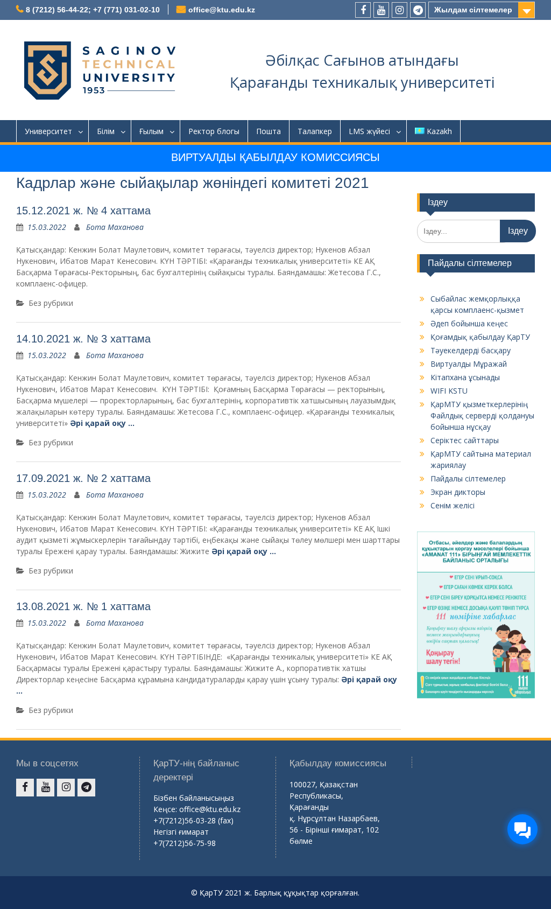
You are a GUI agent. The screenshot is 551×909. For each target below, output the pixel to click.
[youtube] (381, 10)
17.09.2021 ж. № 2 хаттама (83, 478)
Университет (48, 131)
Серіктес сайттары (464, 440)
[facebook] (363, 10)
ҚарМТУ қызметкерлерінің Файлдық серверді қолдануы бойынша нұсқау (482, 415)
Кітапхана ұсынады (465, 377)
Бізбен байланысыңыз (193, 798)
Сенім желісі (452, 505)
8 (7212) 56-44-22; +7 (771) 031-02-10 (93, 9)
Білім (106, 131)
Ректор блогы (213, 131)
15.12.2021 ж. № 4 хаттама (83, 210)
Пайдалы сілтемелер (468, 478)
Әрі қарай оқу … (102, 423)
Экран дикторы (457, 492)
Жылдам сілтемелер (473, 9)
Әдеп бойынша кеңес (469, 323)
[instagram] (399, 10)
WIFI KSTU (449, 391)
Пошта (268, 131)
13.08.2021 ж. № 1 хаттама (83, 606)
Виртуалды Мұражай (468, 364)
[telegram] (418, 10)
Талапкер (315, 131)
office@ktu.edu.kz (221, 9)
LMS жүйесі (369, 131)
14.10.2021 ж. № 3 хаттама (83, 339)
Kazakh (439, 131)
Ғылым (151, 131)
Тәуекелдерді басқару (470, 350)
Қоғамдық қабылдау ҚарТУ (480, 337)
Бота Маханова (115, 227)
